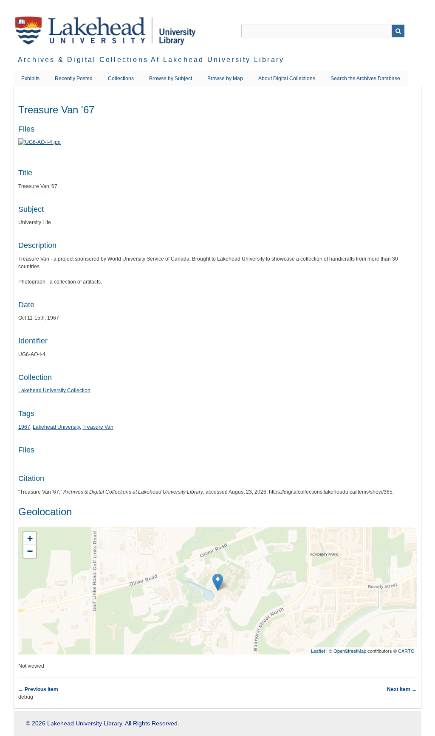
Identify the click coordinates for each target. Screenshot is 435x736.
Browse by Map (225, 78)
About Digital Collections (286, 78)
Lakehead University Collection (54, 390)
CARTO (406, 650)
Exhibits (30, 78)
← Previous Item (38, 689)
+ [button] (30, 538)
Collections (121, 78)
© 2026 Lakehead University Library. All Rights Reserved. (102, 723)
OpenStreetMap (349, 650)
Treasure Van (97, 427)
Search (398, 31)
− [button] (30, 551)
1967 (24, 427)
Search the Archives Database (365, 78)
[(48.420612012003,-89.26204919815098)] (217, 582)
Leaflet (318, 650)
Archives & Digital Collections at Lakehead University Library (151, 59)
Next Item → (402, 689)
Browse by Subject (170, 78)
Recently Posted (74, 78)
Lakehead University (56, 427)
